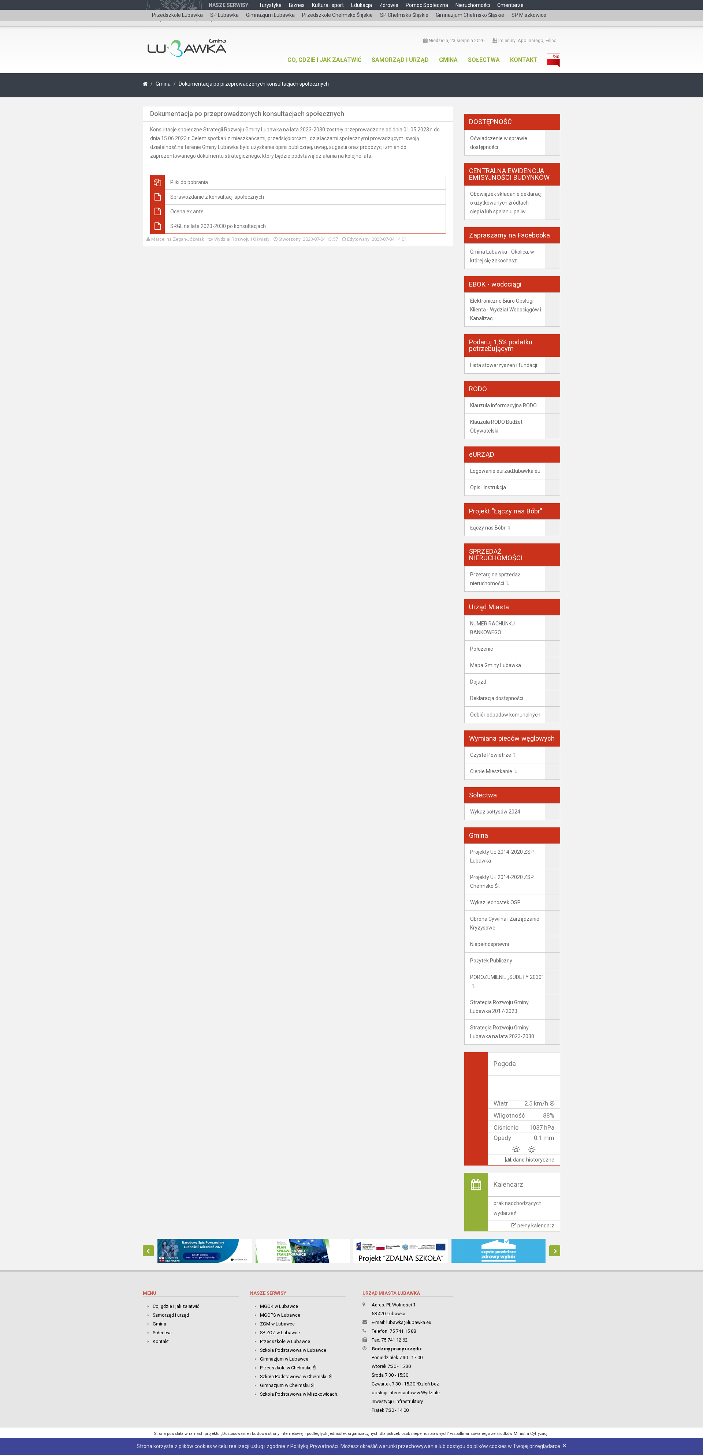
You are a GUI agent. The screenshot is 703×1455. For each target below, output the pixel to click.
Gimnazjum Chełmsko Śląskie (470, 15)
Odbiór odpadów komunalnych (505, 715)
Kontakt (524, 59)
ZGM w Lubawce (277, 1324)
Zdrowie (388, 5)
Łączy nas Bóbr (488, 528)
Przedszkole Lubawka (177, 15)
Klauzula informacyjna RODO (503, 405)
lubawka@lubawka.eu (408, 1322)
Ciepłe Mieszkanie (491, 771)
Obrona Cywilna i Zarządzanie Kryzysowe (504, 923)
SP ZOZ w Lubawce (280, 1332)
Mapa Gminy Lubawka (495, 665)
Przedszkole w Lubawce (285, 1341)
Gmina (448, 59)
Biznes (297, 5)
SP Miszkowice (529, 15)
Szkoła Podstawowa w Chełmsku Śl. (297, 1376)
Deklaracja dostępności (496, 698)
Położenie (481, 649)
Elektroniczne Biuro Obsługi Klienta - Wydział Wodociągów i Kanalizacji (505, 309)
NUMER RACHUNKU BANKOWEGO (492, 628)
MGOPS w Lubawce (280, 1315)
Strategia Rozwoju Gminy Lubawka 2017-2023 (499, 1006)
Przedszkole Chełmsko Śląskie (337, 15)
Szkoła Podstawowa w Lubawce (293, 1350)
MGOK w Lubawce (279, 1306)
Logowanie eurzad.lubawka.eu (505, 471)
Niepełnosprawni (489, 944)
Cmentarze (510, 5)
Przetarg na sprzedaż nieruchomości (495, 579)
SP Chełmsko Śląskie (404, 15)
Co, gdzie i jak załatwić (324, 59)
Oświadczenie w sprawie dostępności (498, 142)
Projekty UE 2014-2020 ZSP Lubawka (502, 856)
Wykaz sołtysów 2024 (495, 812)
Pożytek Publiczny (491, 961)
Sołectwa (484, 59)
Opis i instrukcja (488, 487)
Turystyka (270, 5)
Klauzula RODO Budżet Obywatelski (496, 426)
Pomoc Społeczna (427, 5)
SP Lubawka (224, 15)
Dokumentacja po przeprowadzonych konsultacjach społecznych (254, 84)
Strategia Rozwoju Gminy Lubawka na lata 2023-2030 (502, 1032)
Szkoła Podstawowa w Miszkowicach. (299, 1394)
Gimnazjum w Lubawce (284, 1359)
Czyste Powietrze (490, 755)
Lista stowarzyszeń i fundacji (503, 365)
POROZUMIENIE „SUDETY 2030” (506, 977)
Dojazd (478, 682)
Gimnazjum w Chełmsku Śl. (288, 1385)
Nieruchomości (472, 5)
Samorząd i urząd (400, 59)
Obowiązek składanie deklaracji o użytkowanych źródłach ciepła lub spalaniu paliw (506, 202)
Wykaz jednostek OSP (495, 902)
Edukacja (361, 5)
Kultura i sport (328, 5)
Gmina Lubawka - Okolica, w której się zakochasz (502, 256)
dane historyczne (533, 1159)
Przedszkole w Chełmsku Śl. (288, 1367)
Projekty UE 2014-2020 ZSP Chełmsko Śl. (502, 881)
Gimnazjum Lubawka (270, 15)
